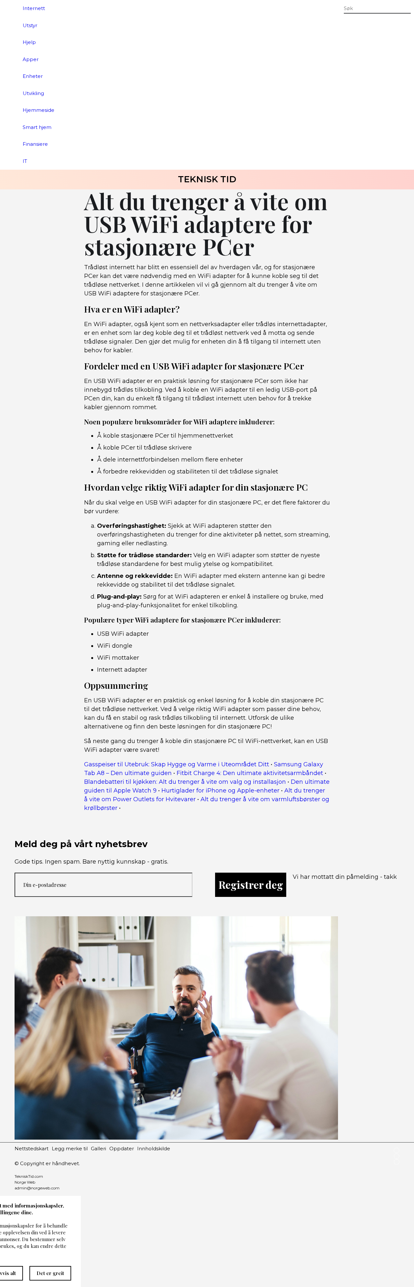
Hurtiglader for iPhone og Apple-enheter (220, 790)
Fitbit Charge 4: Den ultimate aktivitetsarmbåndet (250, 773)
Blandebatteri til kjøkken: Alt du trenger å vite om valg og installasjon (185, 781)
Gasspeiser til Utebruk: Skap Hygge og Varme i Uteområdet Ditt (176, 764)
